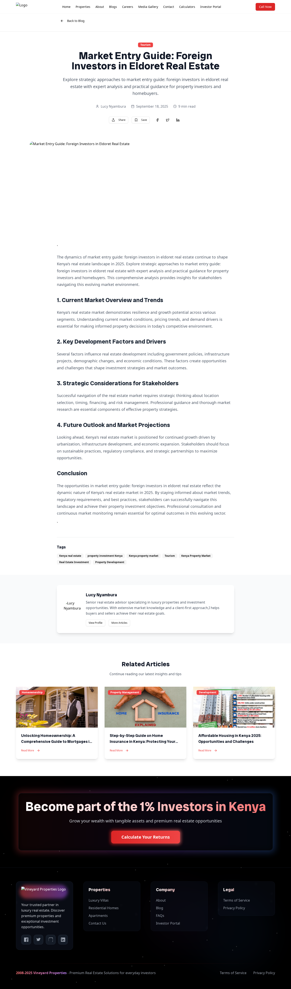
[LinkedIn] (63, 940)
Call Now (265, 7)
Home (66, 7)
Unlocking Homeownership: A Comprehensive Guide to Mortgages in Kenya (56, 741)
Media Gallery (148, 7)
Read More (27, 750)
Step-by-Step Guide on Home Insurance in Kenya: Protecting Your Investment (142, 741)
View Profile (95, 623)
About (99, 7)
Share (121, 120)
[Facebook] (26, 940)
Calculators (187, 7)
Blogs (113, 7)
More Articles (119, 623)
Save (144, 120)
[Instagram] (51, 940)
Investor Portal (210, 7)
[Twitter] (38, 940)
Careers (127, 7)
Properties (83, 7)
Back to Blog (76, 21)
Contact (168, 7)
